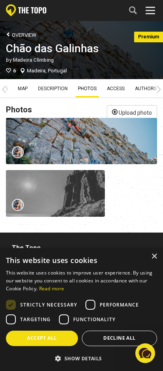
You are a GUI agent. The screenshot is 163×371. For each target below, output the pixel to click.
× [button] (154, 256)
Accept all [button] (42, 338)
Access (116, 88)
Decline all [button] (119, 338)
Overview (23, 35)
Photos (87, 88)
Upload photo (135, 113)
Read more (51, 288)
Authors (146, 88)
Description (53, 88)
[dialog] (81, 309)
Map (23, 88)
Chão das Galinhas (52, 48)
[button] (81, 358)
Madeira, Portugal (47, 70)
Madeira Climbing (33, 60)
